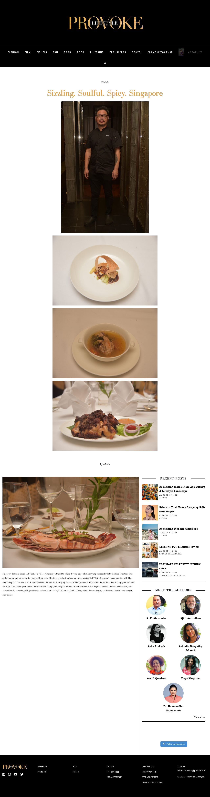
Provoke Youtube (160, 52)
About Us (148, 766)
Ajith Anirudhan (190, 618)
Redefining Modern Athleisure (178, 528)
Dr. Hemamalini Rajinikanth (173, 708)
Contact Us (149, 772)
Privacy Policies (152, 782)
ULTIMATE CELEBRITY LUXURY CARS (179, 566)
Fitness (42, 52)
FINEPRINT (97, 52)
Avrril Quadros (156, 678)
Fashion (13, 52)
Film (28, 52)
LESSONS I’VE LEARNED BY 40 (179, 547)
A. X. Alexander (156, 618)
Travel (137, 52)
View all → (199, 717)
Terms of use (150, 777)
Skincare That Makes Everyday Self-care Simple (182, 509)
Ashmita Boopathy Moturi (190, 648)
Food (67, 52)
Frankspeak (118, 52)
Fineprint (113, 772)
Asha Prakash (156, 646)
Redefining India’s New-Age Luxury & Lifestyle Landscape (182, 489)
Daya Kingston (190, 678)
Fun (55, 52)
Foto (80, 52)
